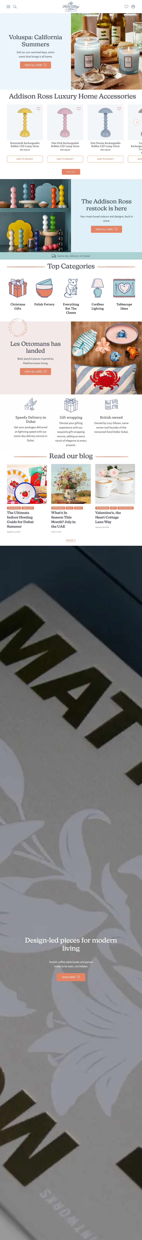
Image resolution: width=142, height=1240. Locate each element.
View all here (33, 65)
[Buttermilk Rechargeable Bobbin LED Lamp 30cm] (25, 122)
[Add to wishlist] (38, 109)
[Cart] (133, 6)
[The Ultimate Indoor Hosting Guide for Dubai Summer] (27, 484)
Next (136, 122)
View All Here (104, 229)
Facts (69, 508)
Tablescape (27, 508)
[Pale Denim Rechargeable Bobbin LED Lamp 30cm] (105, 122)
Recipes (78, 508)
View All (71, 172)
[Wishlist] (126, 6)
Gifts (113, 508)
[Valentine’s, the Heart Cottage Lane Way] (115, 484)
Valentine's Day (125, 508)
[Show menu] (8, 6)
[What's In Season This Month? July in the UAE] (71, 484)
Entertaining (14, 508)
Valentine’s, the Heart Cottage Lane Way (108, 517)
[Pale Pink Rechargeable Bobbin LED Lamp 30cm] (65, 122)
